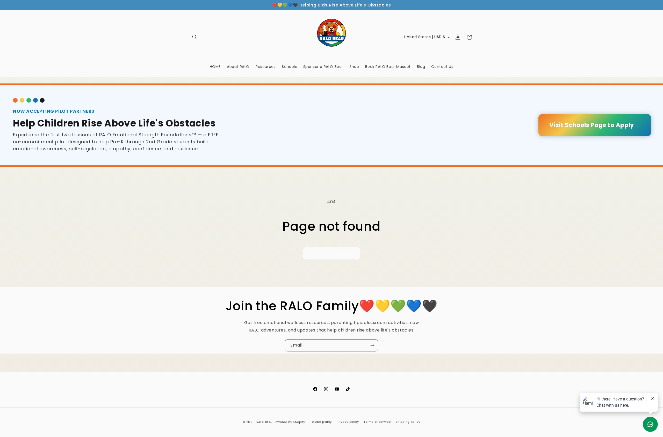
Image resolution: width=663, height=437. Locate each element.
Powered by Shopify (289, 422)
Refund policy (321, 422)
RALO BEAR (264, 422)
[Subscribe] (372, 345)
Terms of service (377, 422)
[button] (194, 37)
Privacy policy (348, 422)
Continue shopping (331, 253)
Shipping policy (407, 422)
